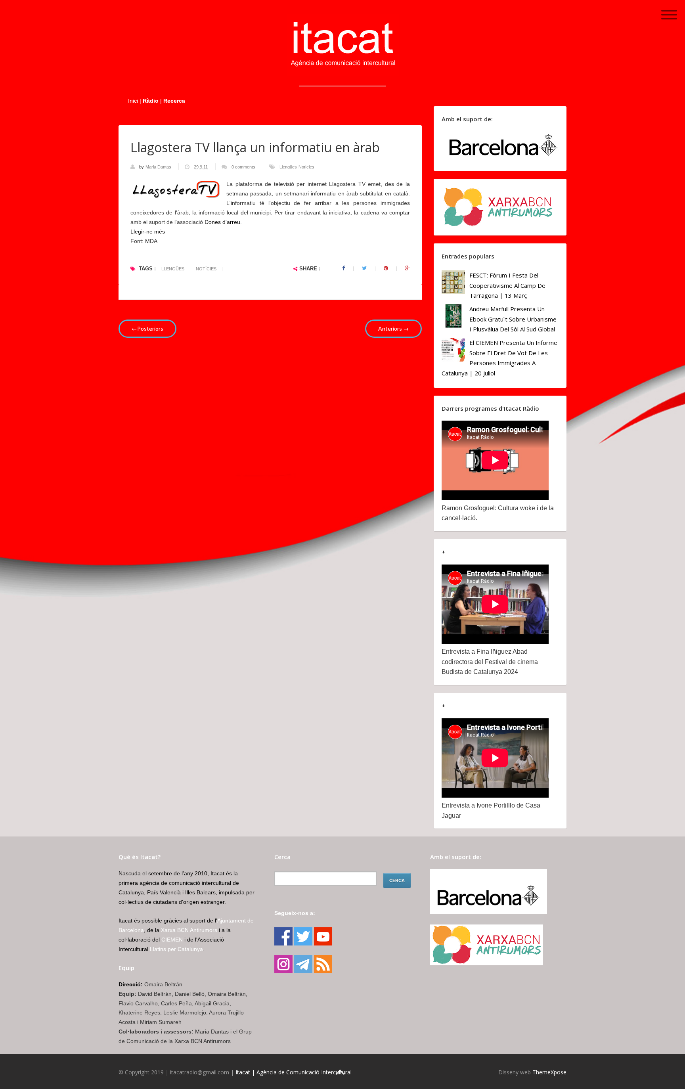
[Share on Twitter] (364, 268)
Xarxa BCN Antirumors (189, 930)
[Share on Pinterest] (386, 268)
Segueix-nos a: (294, 913)
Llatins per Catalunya (176, 949)
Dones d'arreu (222, 222)
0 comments (243, 167)
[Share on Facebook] (343, 268)
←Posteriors (147, 328)
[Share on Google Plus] (407, 268)
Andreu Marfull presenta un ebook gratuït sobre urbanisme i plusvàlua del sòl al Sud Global (513, 319)
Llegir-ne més (147, 231)
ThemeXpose (549, 1072)
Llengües (288, 167)
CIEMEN (172, 939)
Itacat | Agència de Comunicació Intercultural (293, 1072)
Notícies (306, 167)
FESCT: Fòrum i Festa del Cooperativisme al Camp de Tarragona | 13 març (507, 285)
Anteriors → (393, 328)
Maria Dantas (158, 167)
